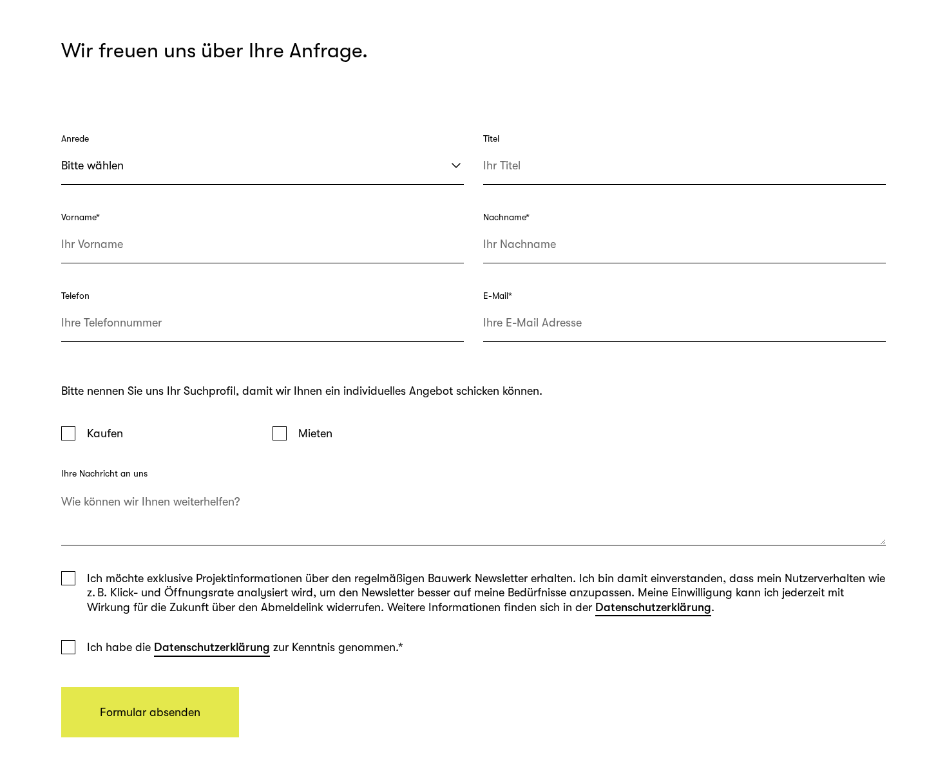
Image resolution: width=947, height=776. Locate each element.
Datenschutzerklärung (653, 607)
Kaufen (105, 433)
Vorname (80, 217)
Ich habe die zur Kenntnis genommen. (245, 647)
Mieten (315, 433)
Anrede (75, 138)
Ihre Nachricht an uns (104, 473)
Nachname (506, 217)
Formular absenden (150, 712)
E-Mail (497, 295)
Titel (491, 138)
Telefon (75, 295)
